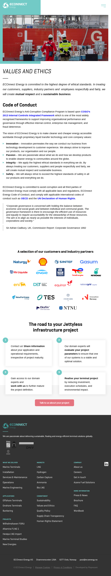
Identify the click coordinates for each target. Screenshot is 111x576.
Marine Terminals (11, 467)
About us (78, 467)
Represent (92, 567)
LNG (39, 467)
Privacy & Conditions (63, 567)
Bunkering (8, 510)
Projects (7, 519)
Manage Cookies (42, 567)
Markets (40, 462)
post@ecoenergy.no (88, 560)
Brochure (78, 500)
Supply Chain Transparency (50, 516)
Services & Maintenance (15, 477)
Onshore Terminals (12, 505)
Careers (77, 472)
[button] (103, 6)
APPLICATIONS (8, 496)
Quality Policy (43, 510)
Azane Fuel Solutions (84, 482)
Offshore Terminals (12, 500)
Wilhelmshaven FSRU (14, 523)
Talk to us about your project (54, 402)
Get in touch (80, 477)
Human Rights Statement (50, 521)
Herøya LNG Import (12, 534)
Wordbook (79, 510)
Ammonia (42, 482)
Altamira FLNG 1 (11, 528)
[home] (15, 5)
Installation (8, 472)
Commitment (42, 496)
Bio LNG (41, 487)
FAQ (76, 505)
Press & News (80, 495)
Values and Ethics (45, 505)
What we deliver (10, 462)
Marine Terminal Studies (15, 539)
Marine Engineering (12, 487)
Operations (8, 482)
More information (82, 491)
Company (78, 462)
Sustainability (43, 500)
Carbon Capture (44, 477)
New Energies (9, 544)
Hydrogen (41, 472)
